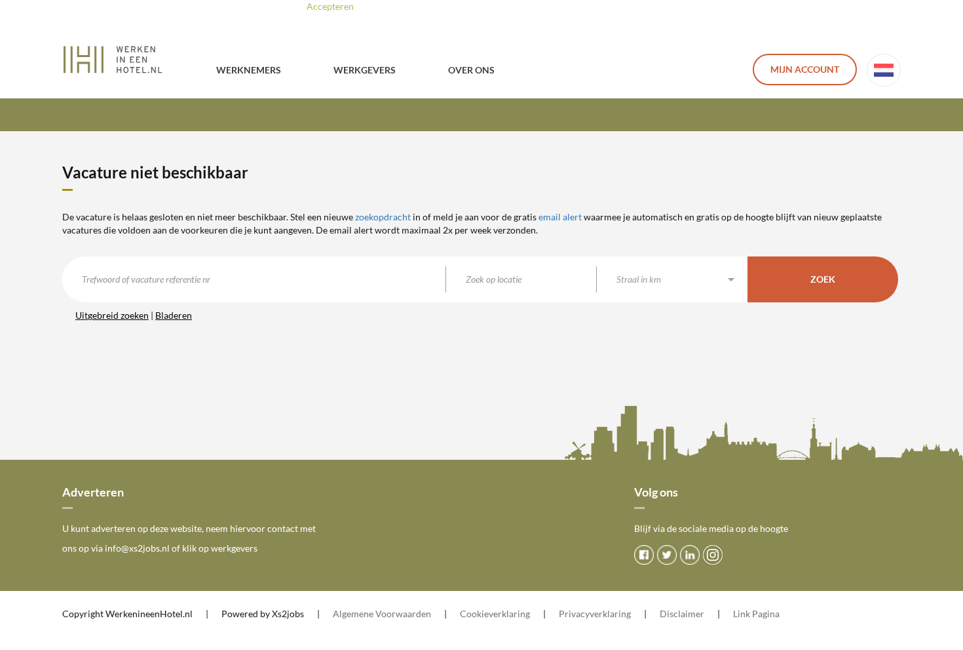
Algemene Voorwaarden (382, 613)
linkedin (690, 555)
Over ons (471, 69)
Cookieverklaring (495, 613)
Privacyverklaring (595, 613)
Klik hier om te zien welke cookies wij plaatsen (500, 6)
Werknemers (248, 69)
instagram (713, 555)
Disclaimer (682, 613)
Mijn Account (804, 69)
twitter (667, 555)
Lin (739, 613)
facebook (644, 555)
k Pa (754, 613)
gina (771, 613)
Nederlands (884, 70)
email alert (560, 216)
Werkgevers (364, 69)
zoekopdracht (383, 216)
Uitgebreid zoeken (112, 315)
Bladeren (173, 315)
